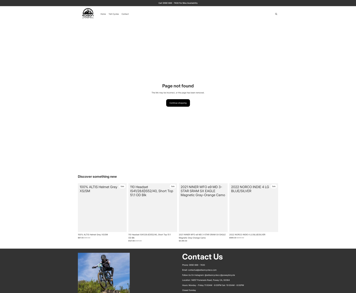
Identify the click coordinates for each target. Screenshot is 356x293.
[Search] (276, 14)
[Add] (122, 227)
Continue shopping (178, 103)
